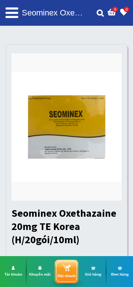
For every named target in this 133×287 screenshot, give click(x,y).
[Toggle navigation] (12, 13)
